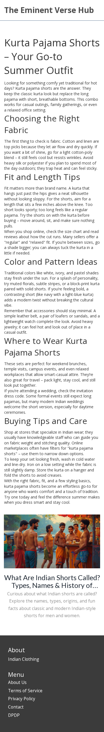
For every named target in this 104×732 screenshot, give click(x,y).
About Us (17, 682)
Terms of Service (25, 691)
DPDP (14, 715)
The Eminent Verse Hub (49, 10)
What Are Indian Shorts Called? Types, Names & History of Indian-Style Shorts (52, 581)
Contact (16, 707)
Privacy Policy (21, 699)
